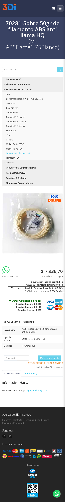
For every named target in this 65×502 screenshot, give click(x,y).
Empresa (6, 419)
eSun (8, 135)
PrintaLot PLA (12, 157)
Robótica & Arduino (15, 178)
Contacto (17, 419)
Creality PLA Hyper (15, 117)
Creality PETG (13, 112)
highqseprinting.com (36, 390)
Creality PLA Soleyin (16, 121)
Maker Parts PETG (15, 144)
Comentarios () (30, 373)
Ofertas (9, 162)
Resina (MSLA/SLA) (15, 172)
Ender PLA (11, 130)
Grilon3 (9, 139)
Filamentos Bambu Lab (17, 84)
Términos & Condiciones (36, 419)
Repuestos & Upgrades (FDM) (20, 167)
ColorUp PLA (12, 107)
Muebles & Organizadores (19, 183)
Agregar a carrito (50, 358)
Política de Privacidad (13, 423)
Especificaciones (11, 373)
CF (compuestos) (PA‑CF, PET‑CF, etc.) (24, 98)
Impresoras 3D (13, 79)
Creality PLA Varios (15, 126)
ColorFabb (11, 103)
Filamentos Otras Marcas (18, 89)
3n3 (8, 94)
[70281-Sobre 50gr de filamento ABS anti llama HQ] (32, 223)
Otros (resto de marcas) (18, 153)
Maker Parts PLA (14, 148)
